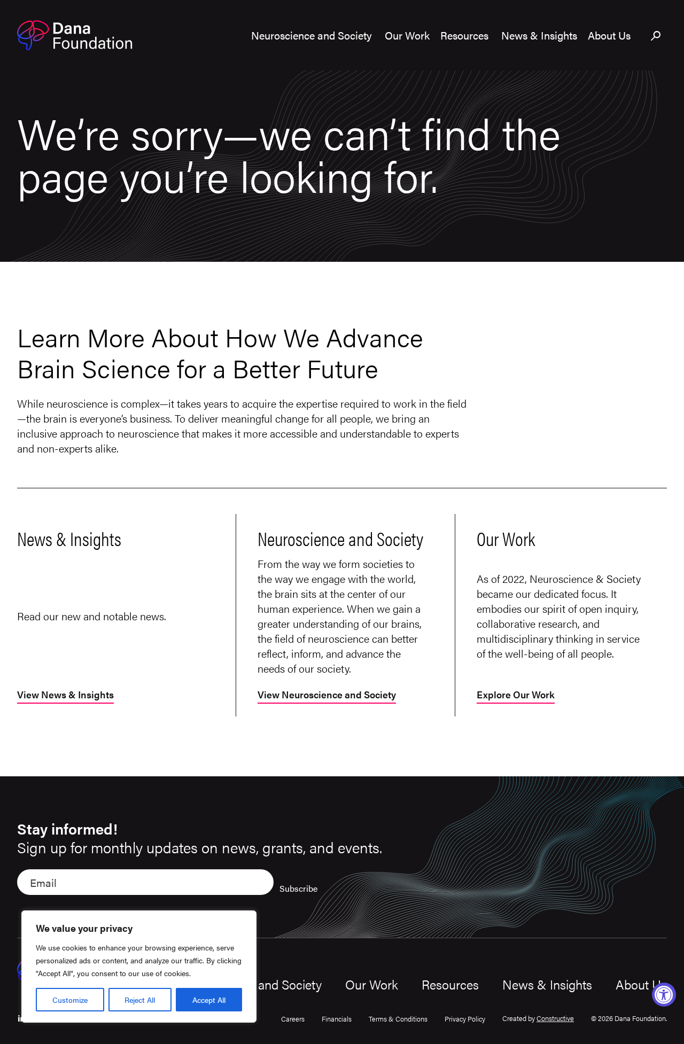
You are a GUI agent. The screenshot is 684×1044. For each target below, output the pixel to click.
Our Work (371, 984)
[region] (138, 966)
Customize (70, 999)
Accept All (209, 999)
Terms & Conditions (398, 1019)
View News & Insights (65, 695)
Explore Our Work (516, 695)
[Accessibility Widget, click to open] (664, 995)
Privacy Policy (465, 1019)
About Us (641, 984)
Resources (450, 984)
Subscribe (298, 888)
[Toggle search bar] (656, 36)
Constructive (555, 1018)
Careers (293, 1019)
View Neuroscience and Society (327, 695)
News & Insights (547, 984)
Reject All (140, 999)
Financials (337, 1019)
